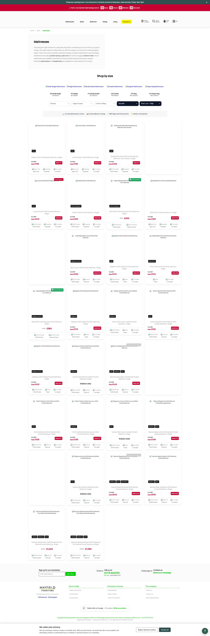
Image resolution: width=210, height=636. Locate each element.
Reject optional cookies (147, 630)
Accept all (165, 630)
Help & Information (75, 590)
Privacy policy (73, 598)
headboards (57, 61)
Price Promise (73, 594)
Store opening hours (152, 598)
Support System (78, 103)
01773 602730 (112, 573)
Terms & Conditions (114, 598)
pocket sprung (55, 56)
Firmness (53, 103)
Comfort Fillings (101, 103)
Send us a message (162, 572)
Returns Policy (112, 594)
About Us (149, 590)
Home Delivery (112, 590)
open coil (64, 56)
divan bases (45, 61)
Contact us (149, 594)
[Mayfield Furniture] (43, 19)
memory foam (89, 56)
